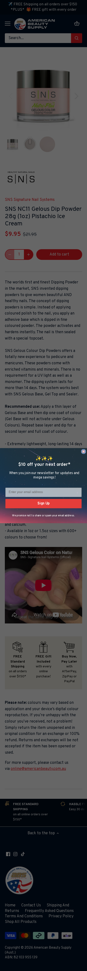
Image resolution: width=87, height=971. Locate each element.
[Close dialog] (84, 451)
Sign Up (43, 503)
